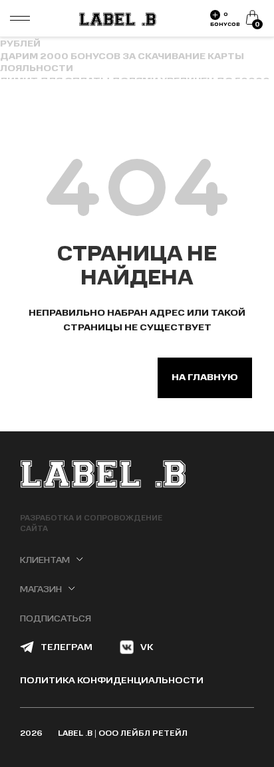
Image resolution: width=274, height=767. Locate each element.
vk (146, 647)
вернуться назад (85, 377)
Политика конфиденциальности (112, 680)
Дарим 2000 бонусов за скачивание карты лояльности (122, 62)
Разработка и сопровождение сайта (91, 523)
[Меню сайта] (20, 18)
